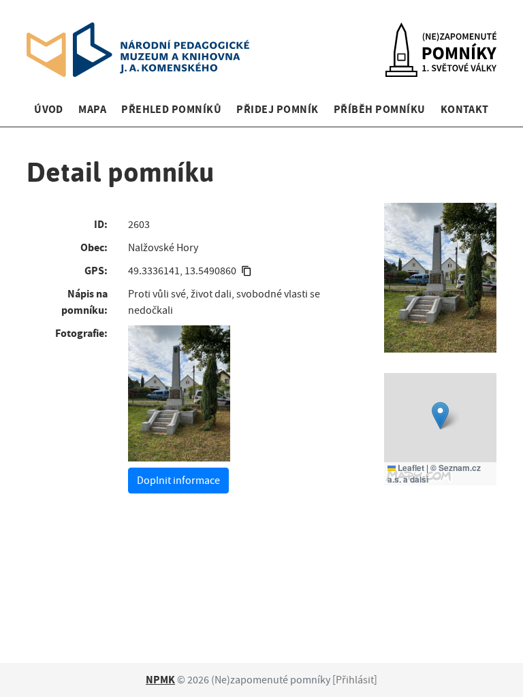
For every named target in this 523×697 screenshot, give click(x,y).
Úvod (48, 109)
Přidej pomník (277, 109)
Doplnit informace (178, 480)
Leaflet (410, 467)
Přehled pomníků (171, 109)
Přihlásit (355, 680)
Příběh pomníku (380, 109)
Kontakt (465, 109)
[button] (440, 415)
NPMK (160, 679)
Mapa (92, 109)
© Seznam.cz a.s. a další (434, 473)
